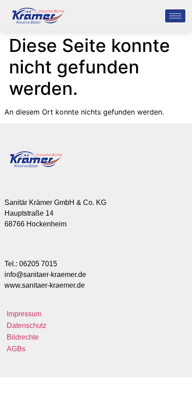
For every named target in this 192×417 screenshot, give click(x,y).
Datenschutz (26, 325)
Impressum (24, 314)
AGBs (16, 349)
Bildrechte (23, 337)
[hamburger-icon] (175, 15)
